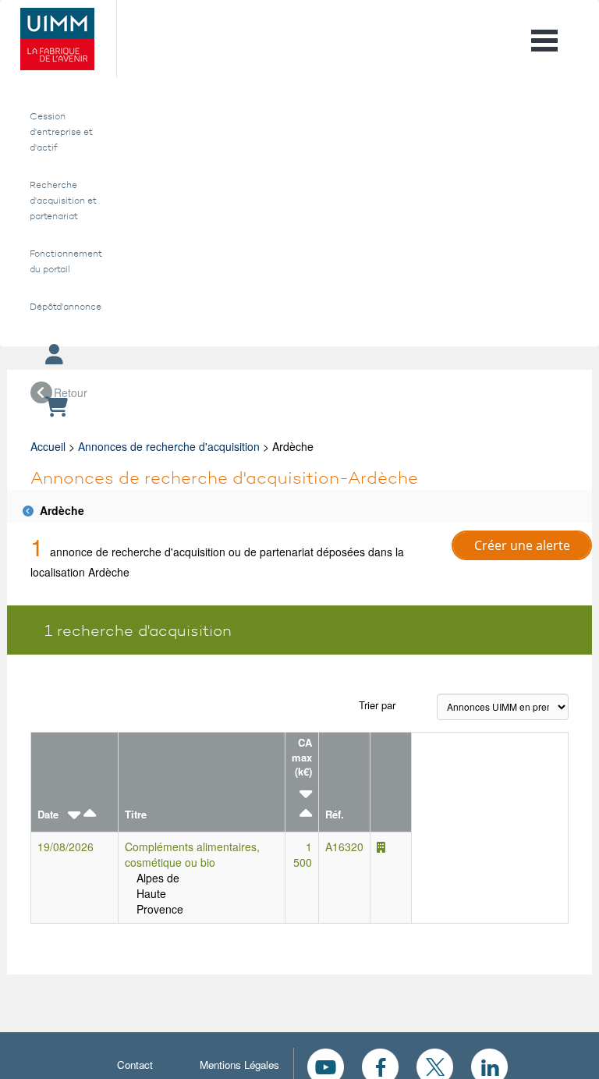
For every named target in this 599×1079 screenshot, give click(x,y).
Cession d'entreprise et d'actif (61, 132)
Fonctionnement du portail (63, 261)
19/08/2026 (65, 846)
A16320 (344, 846)
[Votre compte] (299, 355)
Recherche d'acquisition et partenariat (63, 200)
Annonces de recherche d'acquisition (169, 446)
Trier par (377, 704)
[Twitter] (435, 1065)
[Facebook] (380, 1065)
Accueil (48, 446)
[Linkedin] (489, 1065)
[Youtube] (326, 1065)
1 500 (302, 854)
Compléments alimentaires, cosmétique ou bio (192, 854)
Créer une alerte (522, 545)
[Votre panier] (299, 407)
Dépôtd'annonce (63, 306)
